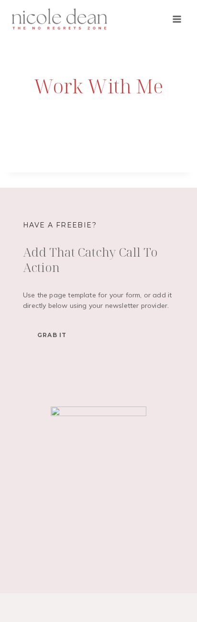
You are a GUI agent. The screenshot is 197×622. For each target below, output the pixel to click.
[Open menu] (177, 18)
